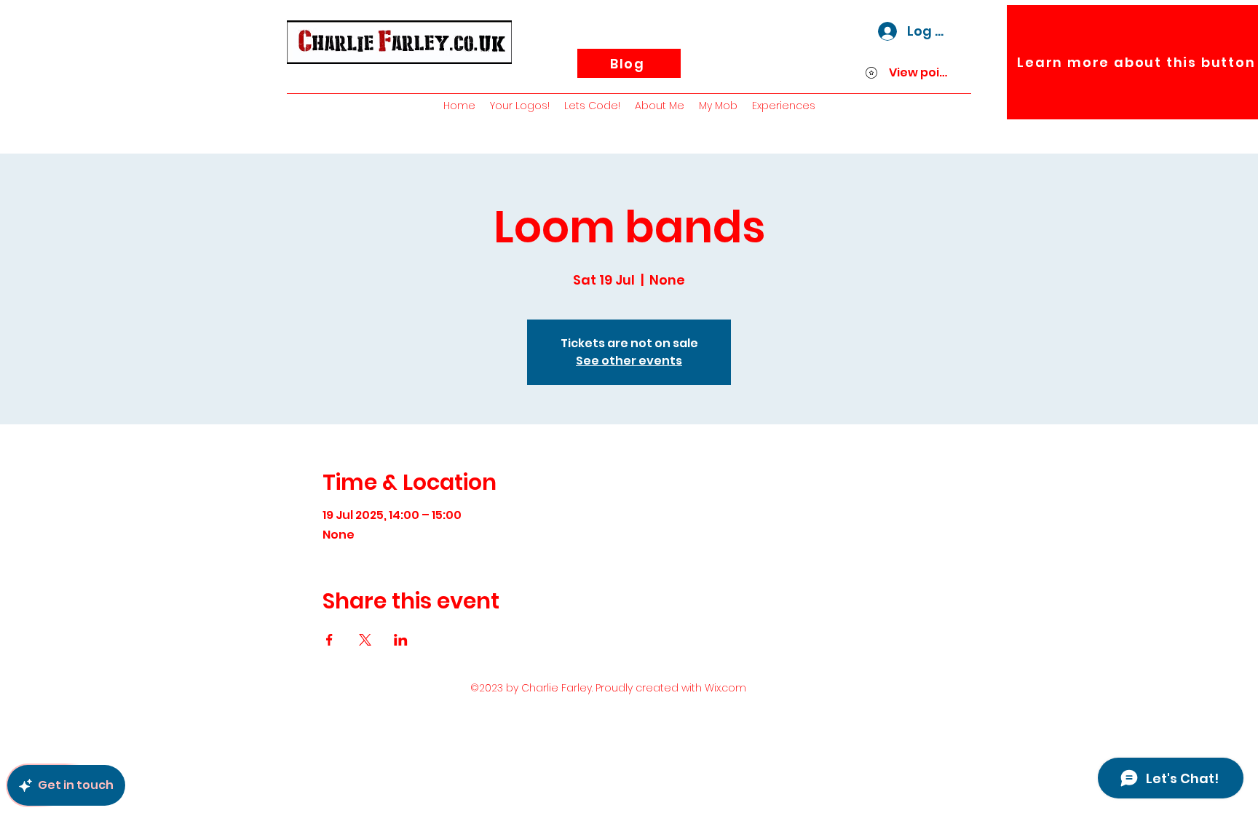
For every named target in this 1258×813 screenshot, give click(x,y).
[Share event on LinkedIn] (401, 640)
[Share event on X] (365, 640)
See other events (629, 360)
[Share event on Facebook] (329, 640)
